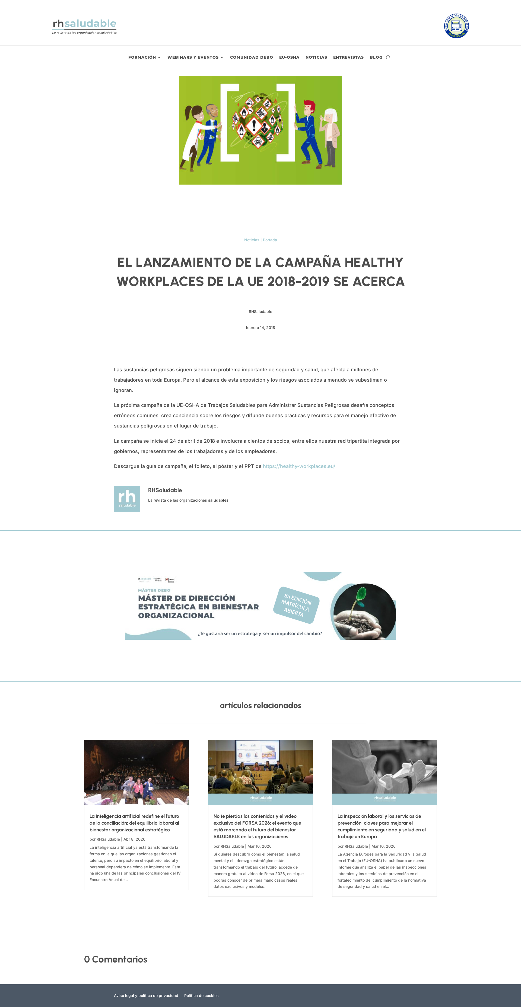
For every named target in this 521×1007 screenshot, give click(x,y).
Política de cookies (201, 996)
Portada (270, 239)
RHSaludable (108, 839)
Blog (376, 57)
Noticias (316, 57)
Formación (142, 57)
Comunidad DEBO (251, 57)
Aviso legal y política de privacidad (146, 996)
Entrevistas (348, 57)
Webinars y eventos (193, 57)
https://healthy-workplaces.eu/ (298, 466)
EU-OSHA (289, 57)
